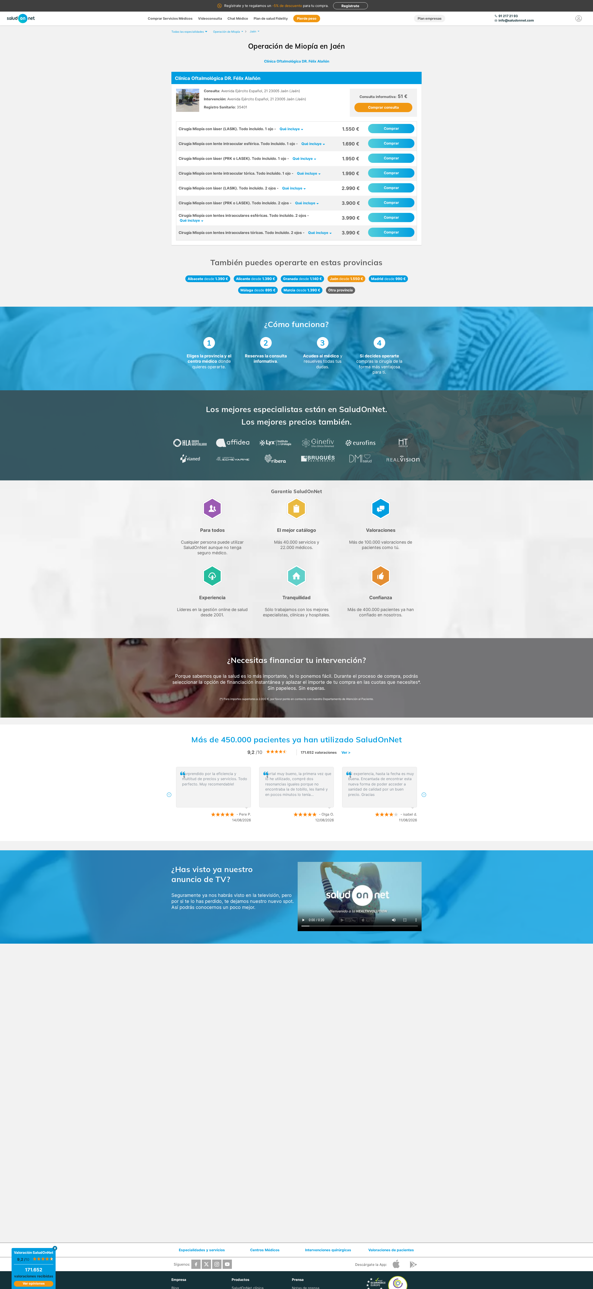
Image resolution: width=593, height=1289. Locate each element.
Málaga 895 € (257, 290)
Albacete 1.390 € (208, 279)
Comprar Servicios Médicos (170, 18)
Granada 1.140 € (302, 279)
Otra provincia (340, 290)
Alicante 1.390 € (255, 279)
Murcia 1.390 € (302, 290)
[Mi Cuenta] (579, 18)
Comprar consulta (383, 107)
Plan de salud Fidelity (271, 18)
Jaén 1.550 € (346, 279)
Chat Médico (237, 18)
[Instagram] (216, 1264)
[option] (296, 795)
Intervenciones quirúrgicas (328, 1250)
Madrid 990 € (388, 279)
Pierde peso (306, 18)
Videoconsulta (210, 18)
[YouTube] (227, 1264)
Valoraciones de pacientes (391, 1250)
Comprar (391, 128)
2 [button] (298, 835)
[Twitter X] (206, 1264)
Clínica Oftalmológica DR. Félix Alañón (296, 61)
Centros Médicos (265, 1250)
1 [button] (292, 835)
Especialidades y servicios (202, 1250)
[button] (169, 794)
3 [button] (305, 835)
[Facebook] (196, 1264)
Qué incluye (290, 129)
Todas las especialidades (187, 31)
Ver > (345, 752)
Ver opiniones (34, 1283)
